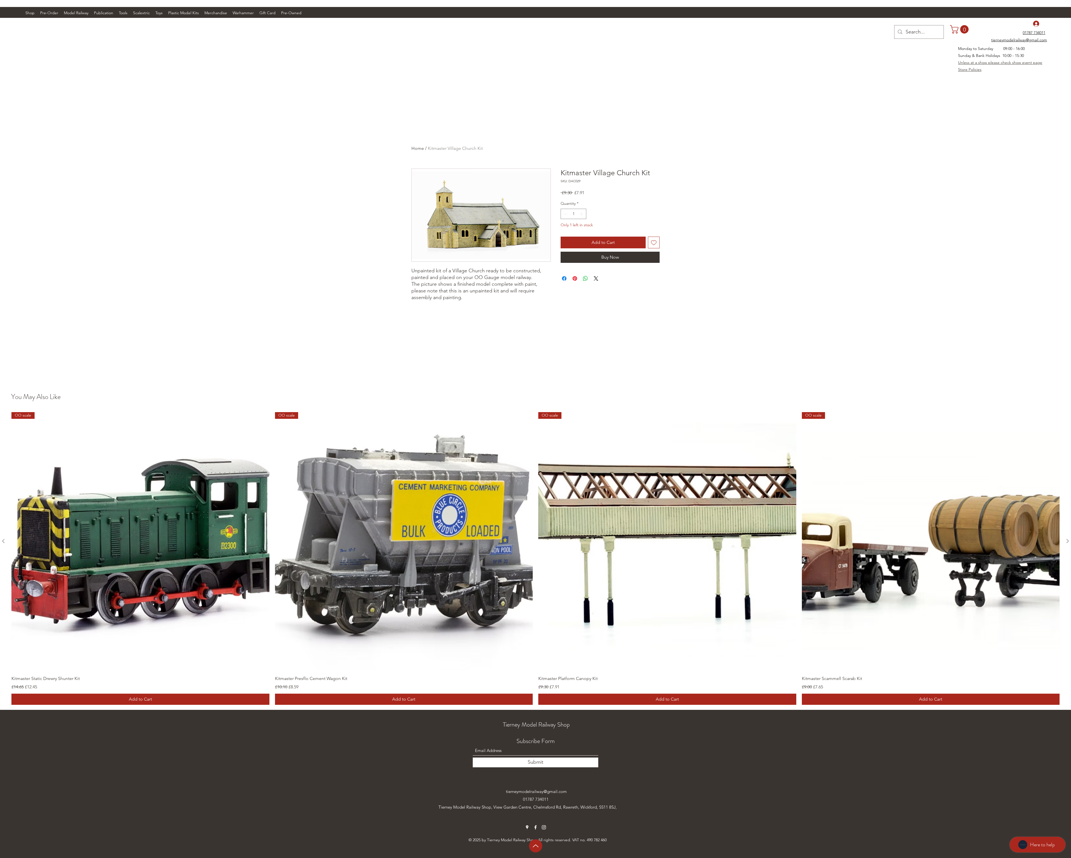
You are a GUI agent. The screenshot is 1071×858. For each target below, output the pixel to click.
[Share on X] (596, 278)
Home (417, 148)
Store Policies (969, 69)
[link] (960, 29)
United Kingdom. (454, 815)
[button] (76, 13)
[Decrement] (564, 214)
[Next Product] (1067, 541)
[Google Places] (527, 827)
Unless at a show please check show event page (1000, 62)
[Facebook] (535, 827)
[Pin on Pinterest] (574, 278)
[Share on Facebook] (564, 278)
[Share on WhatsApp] (585, 278)
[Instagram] (544, 827)
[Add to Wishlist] (654, 242)
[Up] (535, 845)
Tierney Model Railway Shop (536, 724)
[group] (535, 558)
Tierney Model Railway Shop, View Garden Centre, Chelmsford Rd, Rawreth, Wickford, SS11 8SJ (527, 807)
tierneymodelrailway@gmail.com (536, 791)
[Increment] (581, 214)
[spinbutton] (573, 214)
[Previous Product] (3, 541)
